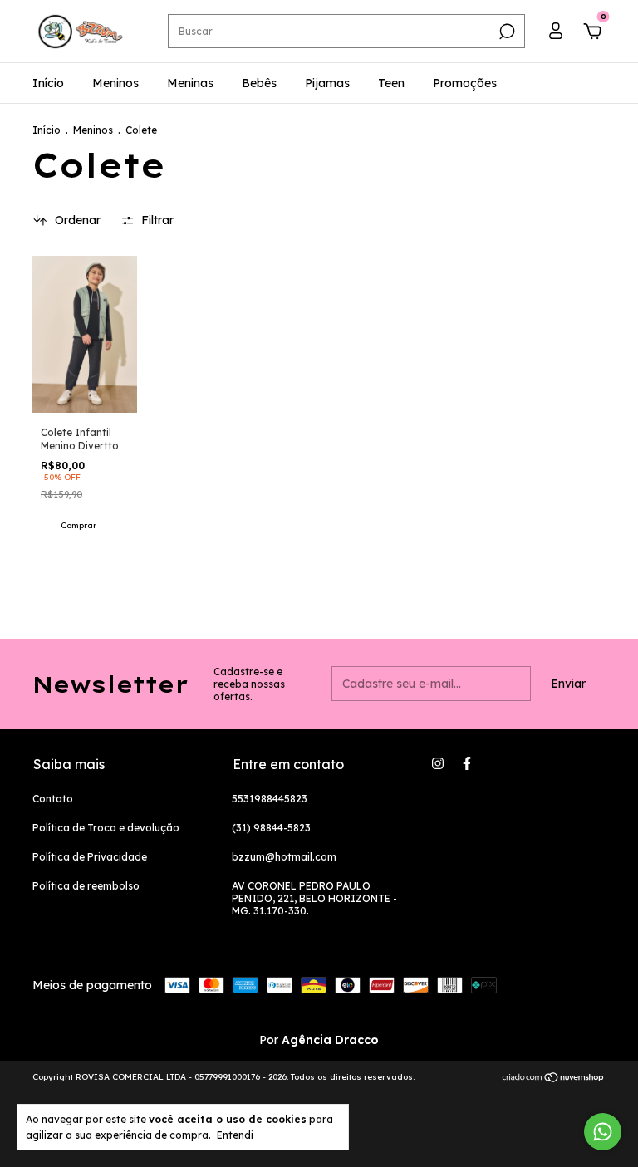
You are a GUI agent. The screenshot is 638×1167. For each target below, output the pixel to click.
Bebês (259, 83)
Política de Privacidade (89, 857)
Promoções (465, 83)
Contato (52, 798)
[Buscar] (505, 31)
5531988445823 (269, 798)
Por (319, 1039)
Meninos (115, 83)
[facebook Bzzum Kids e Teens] (467, 763)
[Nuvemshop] (554, 1078)
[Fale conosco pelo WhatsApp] (602, 1131)
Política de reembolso (86, 886)
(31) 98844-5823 (271, 827)
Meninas (190, 83)
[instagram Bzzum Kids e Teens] (437, 763)
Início (48, 83)
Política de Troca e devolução (105, 827)
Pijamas (327, 83)
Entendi (235, 1135)
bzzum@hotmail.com (284, 857)
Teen (391, 83)
